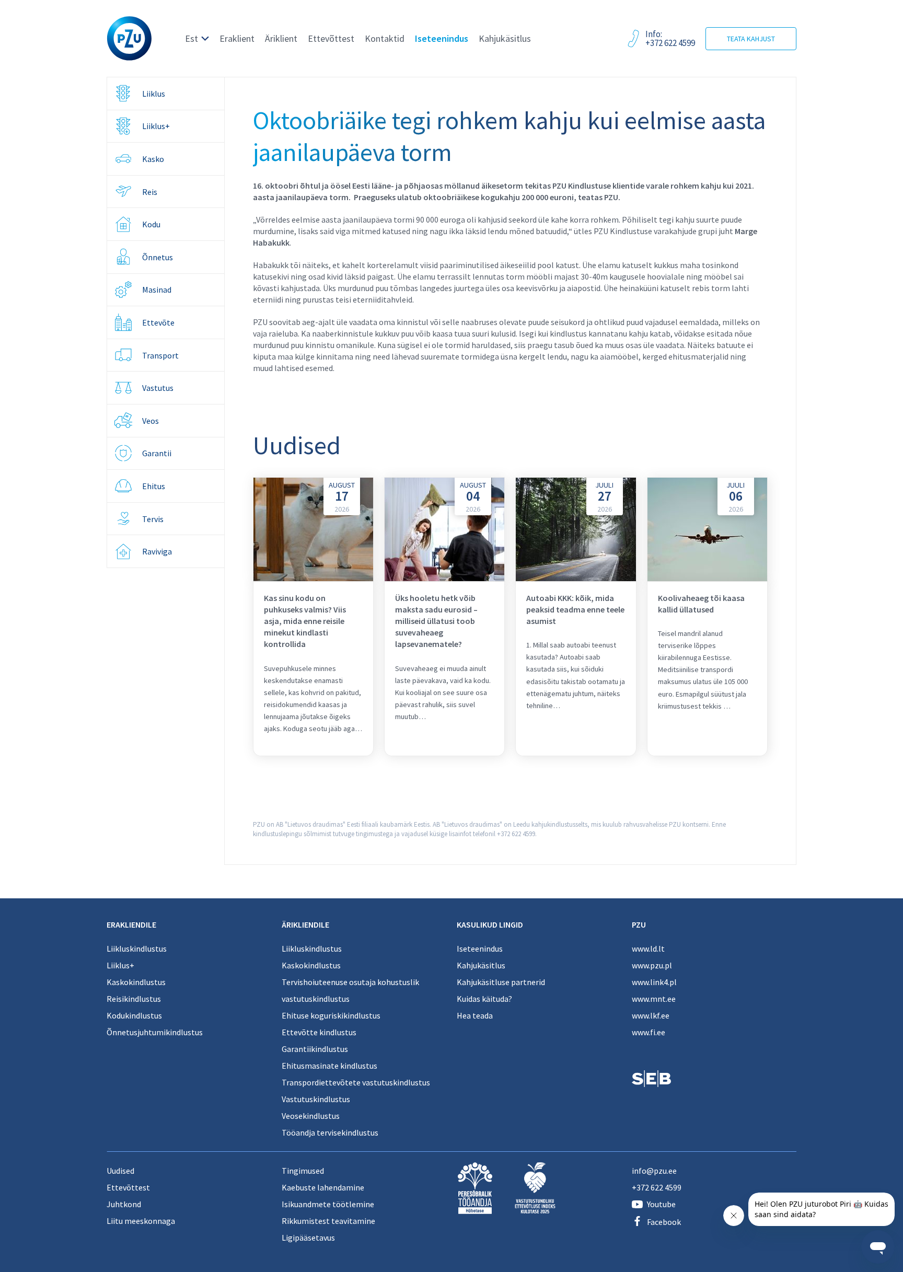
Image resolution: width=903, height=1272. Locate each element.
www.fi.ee (648, 1032)
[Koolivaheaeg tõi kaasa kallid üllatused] (707, 616)
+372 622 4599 (656, 1187)
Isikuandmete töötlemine (328, 1204)
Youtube (661, 1204)
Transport (160, 355)
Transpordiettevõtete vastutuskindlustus (356, 1082)
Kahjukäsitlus (505, 38)
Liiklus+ (156, 126)
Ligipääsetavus (308, 1237)
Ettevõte (158, 322)
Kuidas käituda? (484, 998)
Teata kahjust (751, 38)
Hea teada (475, 1015)
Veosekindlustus (311, 1116)
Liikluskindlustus (137, 948)
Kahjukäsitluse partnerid (501, 982)
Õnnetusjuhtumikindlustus (155, 1032)
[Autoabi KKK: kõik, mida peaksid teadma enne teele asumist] (575, 616)
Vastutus (157, 388)
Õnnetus (157, 257)
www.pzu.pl (652, 965)
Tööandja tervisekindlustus (330, 1132)
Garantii (156, 453)
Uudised (120, 1170)
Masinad (156, 289)
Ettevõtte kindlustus (319, 1032)
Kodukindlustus (134, 1015)
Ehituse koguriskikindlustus (331, 1015)
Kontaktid (384, 38)
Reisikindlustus (134, 998)
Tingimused (303, 1170)
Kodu (151, 224)
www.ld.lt (648, 948)
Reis (149, 192)
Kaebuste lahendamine (323, 1187)
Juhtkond (124, 1204)
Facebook (664, 1222)
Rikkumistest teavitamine (328, 1221)
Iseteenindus (441, 38)
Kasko (153, 159)
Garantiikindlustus (315, 1049)
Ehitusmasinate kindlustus (329, 1065)
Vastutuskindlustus (316, 1099)
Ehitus (153, 486)
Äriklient (281, 38)
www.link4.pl (654, 982)
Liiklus (153, 93)
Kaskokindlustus (136, 982)
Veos (150, 420)
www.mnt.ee (654, 998)
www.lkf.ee (650, 1015)
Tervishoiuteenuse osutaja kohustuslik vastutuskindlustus (350, 990)
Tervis (153, 519)
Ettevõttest (331, 38)
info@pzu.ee (654, 1170)
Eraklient (236, 38)
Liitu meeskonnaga (141, 1221)
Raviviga (157, 551)
